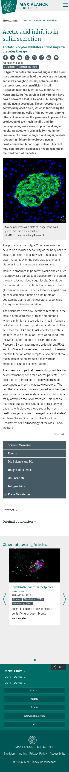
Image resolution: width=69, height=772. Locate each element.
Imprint (22, 753)
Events (12, 453)
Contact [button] (9, 510)
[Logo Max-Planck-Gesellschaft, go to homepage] (29, 7)
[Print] (56, 57)
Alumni (34, 698)
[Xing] (41, 57)
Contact (34, 690)
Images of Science (19, 470)
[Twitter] (27, 57)
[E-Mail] (48, 57)
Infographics (16, 486)
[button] (63, 219)
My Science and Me (20, 461)
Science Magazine (19, 445)
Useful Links (13, 671)
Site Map (9, 753)
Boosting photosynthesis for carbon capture (44, 589)
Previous (4, 599)
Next (64, 599)
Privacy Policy (38, 753)
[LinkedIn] (12, 57)
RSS (34, 724)
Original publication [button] (18, 521)
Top (61, 667)
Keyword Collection (34, 716)
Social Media (13, 677)
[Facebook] (5, 57)
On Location (16, 478)
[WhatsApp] (34, 57)
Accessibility (57, 753)
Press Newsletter (19, 494)
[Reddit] (19, 57)
